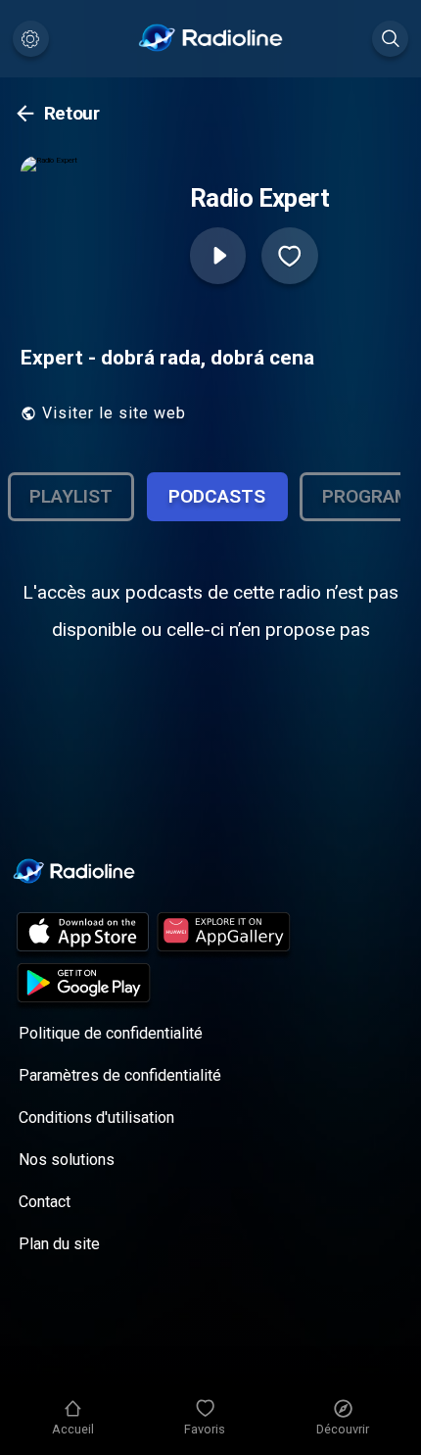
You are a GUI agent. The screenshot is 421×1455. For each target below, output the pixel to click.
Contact (44, 1201)
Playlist (71, 496)
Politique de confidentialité (111, 1033)
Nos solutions (67, 1159)
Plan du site (59, 1244)
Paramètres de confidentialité (120, 1075)
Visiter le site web (114, 413)
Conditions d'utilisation (96, 1117)
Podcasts (216, 496)
